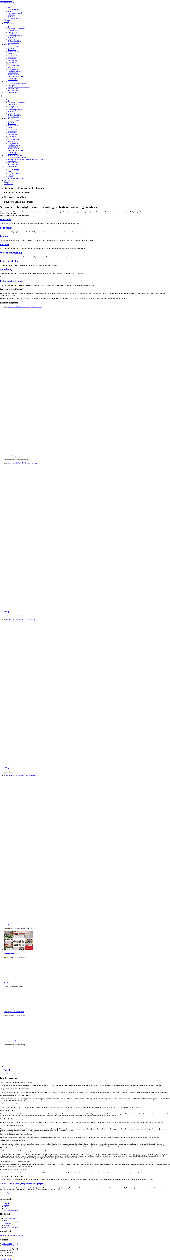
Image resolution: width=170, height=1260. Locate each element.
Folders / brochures (14, 51)
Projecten (7, 20)
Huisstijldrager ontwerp (15, 36)
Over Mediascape (13, 9)
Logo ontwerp (12, 32)
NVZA (6, 924)
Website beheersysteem (15, 71)
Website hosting (13, 80)
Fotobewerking (12, 62)
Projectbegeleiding (13, 88)
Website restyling (13, 73)
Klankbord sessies (13, 90)
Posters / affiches (13, 55)
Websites (6, 64)
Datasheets (11, 39)
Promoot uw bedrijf (14, 46)
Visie (9, 11)
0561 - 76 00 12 (7, 1244)
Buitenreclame (12, 57)
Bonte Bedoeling (10, 953)
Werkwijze (11, 15)
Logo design (6, 227)
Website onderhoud (14, 74)
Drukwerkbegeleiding (14, 41)
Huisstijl (6, 27)
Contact (6, 22)
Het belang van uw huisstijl (16, 28)
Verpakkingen (12, 34)
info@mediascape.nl (8, 1245)
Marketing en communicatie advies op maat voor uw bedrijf (26, 159)
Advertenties (12, 50)
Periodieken (11, 37)
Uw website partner (14, 66)
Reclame (6, 44)
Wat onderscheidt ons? (15, 13)
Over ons (7, 8)
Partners (10, 16)
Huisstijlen (5, 219)
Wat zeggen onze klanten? (16, 18)
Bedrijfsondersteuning (11, 92)
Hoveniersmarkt (10, 1041)
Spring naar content (6, 1)
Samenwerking (10, 456)
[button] (6, 1259)
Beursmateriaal (12, 60)
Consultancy (12, 85)
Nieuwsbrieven (12, 78)
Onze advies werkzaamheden (17, 83)
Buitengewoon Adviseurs (14, 1012)
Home (6, 6)
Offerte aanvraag (9, 23)
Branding (11, 48)
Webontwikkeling (13, 69)
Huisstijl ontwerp (13, 30)
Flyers (10, 53)
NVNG (7, 612)
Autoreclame (12, 58)
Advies (6, 81)
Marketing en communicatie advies (19, 87)
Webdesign (11, 67)
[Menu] (1, 96)
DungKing (8, 1070)
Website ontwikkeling (11, 252)
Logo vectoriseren (13, 43)
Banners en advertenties (15, 76)
